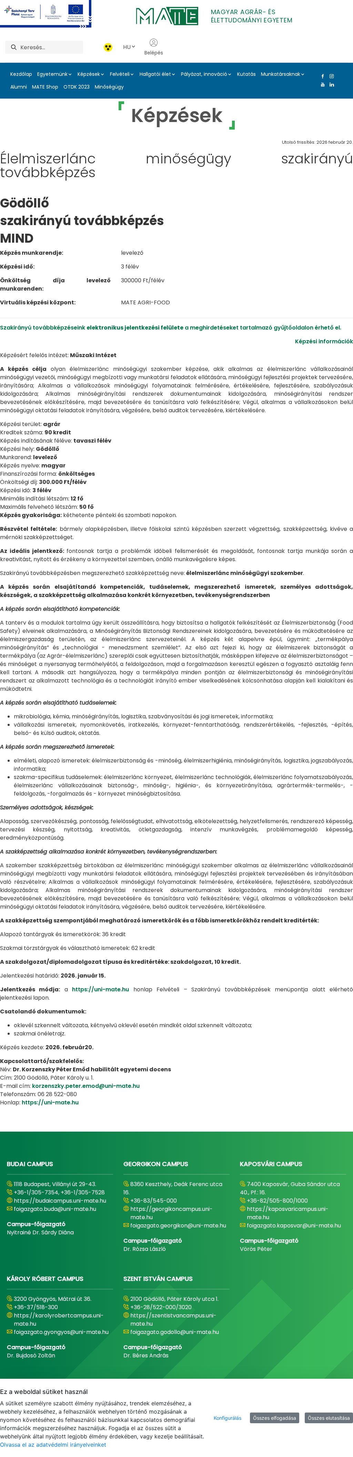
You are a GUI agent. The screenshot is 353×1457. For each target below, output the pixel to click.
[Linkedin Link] (330, 84)
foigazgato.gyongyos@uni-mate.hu (61, 1332)
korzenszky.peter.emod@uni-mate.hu (86, 1086)
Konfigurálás (227, 1418)
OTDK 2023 (76, 86)
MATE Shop (45, 86)
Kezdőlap (21, 74)
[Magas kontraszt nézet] (108, 47)
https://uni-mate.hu (100, 989)
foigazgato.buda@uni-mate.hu (55, 1209)
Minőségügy (109, 86)
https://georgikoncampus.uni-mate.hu (171, 1213)
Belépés (153, 52)
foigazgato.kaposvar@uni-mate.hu (294, 1226)
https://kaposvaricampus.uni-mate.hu (288, 1213)
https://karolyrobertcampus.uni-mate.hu (59, 1320)
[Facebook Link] (321, 76)
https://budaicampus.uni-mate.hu (60, 1201)
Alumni (18, 86)
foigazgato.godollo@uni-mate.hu (174, 1332)
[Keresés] (13, 47)
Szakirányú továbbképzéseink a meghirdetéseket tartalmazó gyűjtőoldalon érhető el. (170, 328)
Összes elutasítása (329, 1418)
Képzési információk (324, 341)
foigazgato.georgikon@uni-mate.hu (178, 1226)
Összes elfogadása (274, 1418)
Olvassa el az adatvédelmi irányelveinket (53, 1444)
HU (127, 47)
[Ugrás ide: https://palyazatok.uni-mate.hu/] (54, 14)
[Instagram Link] (330, 76)
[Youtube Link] (321, 84)
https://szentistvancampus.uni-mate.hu (173, 1320)
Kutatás (246, 74)
